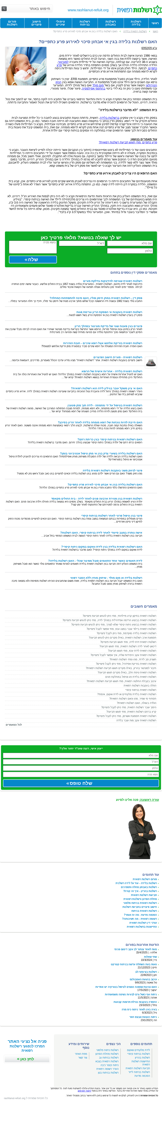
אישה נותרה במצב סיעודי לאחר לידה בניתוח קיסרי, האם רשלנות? (101, 532)
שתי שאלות (150, 956)
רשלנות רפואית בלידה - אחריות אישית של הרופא (112, 371)
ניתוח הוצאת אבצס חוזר (143, 1017)
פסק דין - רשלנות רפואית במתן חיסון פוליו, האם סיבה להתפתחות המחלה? (96, 298)
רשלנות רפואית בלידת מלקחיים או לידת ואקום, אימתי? (126, 694)
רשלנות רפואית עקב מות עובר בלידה (136, 720)
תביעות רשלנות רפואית (144, 895)
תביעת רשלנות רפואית (138, 1068)
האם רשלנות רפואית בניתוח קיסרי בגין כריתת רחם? (109, 439)
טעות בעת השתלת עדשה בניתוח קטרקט (134, 964)
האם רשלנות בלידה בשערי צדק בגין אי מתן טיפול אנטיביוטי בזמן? (101, 453)
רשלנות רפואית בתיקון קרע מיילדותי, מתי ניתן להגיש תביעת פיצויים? (119, 615)
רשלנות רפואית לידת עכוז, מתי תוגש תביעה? (132, 650)
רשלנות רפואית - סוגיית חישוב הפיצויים (117, 357)
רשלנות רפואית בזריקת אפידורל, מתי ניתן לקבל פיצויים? (126, 663)
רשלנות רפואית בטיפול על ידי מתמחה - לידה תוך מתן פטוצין (105, 405)
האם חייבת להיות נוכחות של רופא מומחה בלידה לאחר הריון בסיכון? (100, 422)
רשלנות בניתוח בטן (108, 1072)
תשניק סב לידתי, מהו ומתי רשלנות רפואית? (132, 659)
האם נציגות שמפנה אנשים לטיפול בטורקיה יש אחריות (126, 986)
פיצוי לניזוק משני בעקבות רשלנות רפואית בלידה (112, 470)
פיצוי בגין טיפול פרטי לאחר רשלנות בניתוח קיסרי (111, 515)
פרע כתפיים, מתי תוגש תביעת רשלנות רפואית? (128, 142)
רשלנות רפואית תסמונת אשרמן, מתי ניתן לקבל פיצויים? (126, 716)
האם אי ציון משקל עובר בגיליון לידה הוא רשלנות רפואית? (106, 388)
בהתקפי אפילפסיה (93, 88)
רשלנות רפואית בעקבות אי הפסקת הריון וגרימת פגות (109, 312)
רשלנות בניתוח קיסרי (138, 1053)
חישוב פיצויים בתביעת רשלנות (139, 906)
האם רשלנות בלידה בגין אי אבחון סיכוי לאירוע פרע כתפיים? (105, 484)
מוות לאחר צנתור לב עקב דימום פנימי (135, 949)
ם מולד (96, 85)
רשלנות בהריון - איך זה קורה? (140, 891)
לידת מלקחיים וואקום (138, 1050)
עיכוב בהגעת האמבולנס (143, 979)
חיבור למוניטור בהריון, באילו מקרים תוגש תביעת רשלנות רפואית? (121, 668)
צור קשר (82, 1057)
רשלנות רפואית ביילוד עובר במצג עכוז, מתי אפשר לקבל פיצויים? (121, 628)
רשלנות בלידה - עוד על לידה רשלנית (136, 883)
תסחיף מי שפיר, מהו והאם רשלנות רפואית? (132, 698)
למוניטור (63, 62)
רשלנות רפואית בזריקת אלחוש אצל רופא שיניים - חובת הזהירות (102, 343)
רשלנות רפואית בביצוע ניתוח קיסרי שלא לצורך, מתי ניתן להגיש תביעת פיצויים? (113, 624)
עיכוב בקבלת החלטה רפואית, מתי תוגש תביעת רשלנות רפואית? (121, 681)
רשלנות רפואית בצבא (107, 1061)
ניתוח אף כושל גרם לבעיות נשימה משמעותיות (131, 994)
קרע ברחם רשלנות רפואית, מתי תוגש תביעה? (131, 711)
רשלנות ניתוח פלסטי (107, 1050)
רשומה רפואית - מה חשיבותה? (139, 918)
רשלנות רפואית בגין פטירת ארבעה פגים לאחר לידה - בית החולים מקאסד (96, 498)
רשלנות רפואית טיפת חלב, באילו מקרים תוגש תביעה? (127, 672)
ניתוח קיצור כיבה (110, 1065)
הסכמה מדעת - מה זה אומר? (140, 914)
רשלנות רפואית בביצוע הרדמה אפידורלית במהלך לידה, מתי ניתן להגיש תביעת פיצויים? (109, 620)
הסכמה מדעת (142, 1075)
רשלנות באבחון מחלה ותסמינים (139, 887)
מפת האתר (81, 1053)
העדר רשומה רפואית (107, 1068)
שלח (33, 259)
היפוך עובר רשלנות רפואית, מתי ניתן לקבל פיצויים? (128, 707)
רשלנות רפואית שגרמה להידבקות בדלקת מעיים (112, 281)
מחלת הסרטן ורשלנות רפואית (140, 899)
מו (102, 85)
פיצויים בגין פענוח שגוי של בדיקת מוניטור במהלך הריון (108, 326)
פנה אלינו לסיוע (137, 799)
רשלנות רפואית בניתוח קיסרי (140, 689)
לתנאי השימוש (84, 1091)
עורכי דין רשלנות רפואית (143, 922)
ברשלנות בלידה (109, 117)
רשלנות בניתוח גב (109, 1057)
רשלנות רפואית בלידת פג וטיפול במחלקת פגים (130, 676)
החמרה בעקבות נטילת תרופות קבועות (135, 1001)
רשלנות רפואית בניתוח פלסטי (140, 902)
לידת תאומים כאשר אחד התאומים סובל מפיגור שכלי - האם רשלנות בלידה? (95, 560)
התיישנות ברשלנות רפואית (142, 926)
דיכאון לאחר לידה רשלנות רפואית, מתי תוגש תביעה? (127, 646)
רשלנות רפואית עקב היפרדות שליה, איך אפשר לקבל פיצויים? (123, 655)
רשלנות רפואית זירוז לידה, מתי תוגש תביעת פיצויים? (128, 642)
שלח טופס (81, 783)
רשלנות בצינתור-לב (146, 971)
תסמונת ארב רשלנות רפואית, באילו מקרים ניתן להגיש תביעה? (122, 637)
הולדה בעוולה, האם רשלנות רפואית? (136, 702)
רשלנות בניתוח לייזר (139, 1072)
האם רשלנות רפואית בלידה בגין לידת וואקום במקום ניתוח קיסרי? (101, 546)
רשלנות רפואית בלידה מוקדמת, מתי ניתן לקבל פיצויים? (126, 633)
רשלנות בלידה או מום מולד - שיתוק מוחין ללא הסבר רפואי (106, 577)
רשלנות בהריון (142, 1057)
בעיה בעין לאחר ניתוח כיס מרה (139, 1009)
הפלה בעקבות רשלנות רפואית (140, 685)
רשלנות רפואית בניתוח (144, 910)
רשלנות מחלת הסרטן (107, 1053)
